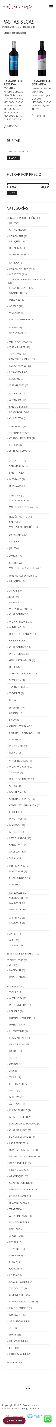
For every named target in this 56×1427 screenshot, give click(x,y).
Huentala (15, 1024)
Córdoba (15, 563)
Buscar (13, 157)
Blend (13, 752)
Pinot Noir (16, 746)
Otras (13, 556)
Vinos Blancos (18, 609)
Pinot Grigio (17, 653)
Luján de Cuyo (18, 288)
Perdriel (14, 299)
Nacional (15, 903)
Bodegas (18, 91)
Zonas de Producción (21, 218)
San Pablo (15, 426)
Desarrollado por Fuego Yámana (20, 1408)
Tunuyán (15, 354)
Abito (13, 1090)
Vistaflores (16, 385)
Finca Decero (17, 1169)
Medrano (15, 479)
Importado (16, 909)
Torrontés (16, 686)
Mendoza (9, 102)
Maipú (13, 327)
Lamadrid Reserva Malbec (11, 84)
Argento (15, 1235)
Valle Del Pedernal (21, 507)
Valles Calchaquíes (21, 527)
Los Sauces (16, 378)
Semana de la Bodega (20, 953)
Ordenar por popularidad (15, 32)
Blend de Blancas (20, 634)
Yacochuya (16, 1288)
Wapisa (13, 991)
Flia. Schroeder (19, 1222)
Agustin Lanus (18, 1216)
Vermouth (16, 897)
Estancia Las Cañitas (22, 1156)
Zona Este (15, 461)
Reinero (14, 1011)
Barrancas (16, 332)
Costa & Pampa (18, 1196)
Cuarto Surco (18, 1130)
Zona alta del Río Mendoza (11, 112)
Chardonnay (17, 614)
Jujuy (12, 223)
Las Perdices (17, 1143)
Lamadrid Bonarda (39, 82)
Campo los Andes (20, 359)
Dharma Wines (18, 1354)
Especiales (16, 892)
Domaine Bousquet (21, 1301)
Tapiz (12, 1077)
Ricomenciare (18, 1202)
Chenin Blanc (18, 640)
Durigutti (16, 1314)
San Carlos (16, 406)
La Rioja (14, 262)
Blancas (12, 590)
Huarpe (14, 1334)
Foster (13, 1242)
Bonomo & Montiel (21, 1150)
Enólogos (13, 1362)
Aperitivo (15, 917)
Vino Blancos (18, 622)
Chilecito (15, 418)
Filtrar (12, 193)
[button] (22, 81)
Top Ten (12, 933)
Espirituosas (15, 960)
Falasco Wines (18, 1281)
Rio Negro (15, 248)
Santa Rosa (16, 472)
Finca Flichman (19, 1044)
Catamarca (16, 229)
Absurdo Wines (19, 1321)
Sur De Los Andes (20, 1136)
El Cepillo (15, 393)
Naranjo (14, 602)
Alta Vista (16, 998)
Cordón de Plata (20, 438)
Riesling (14, 667)
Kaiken (13, 1229)
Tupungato (16, 433)
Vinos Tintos (17, 767)
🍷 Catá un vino (14, 1420)
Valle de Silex (18, 500)
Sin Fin (13, 1347)
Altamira (15, 400)
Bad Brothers (18, 1163)
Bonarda (37, 91)
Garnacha (15, 713)
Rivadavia (15, 486)
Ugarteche (16, 293)
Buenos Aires (17, 254)
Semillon (15, 680)
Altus (13, 1057)
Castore (14, 1064)
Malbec (18, 98)
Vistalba (14, 313)
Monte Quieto (18, 1117)
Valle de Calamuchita (23, 568)
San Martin (16, 466)
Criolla (14, 812)
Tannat (14, 772)
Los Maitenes (17, 1037)
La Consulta (17, 411)
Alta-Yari (15, 1103)
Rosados (14, 708)
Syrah (13, 719)
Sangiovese (16, 845)
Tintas (19, 102)
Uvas (6, 105)
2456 (12, 1070)
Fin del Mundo (18, 1308)
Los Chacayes (17, 365)
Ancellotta (17, 851)
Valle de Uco (17, 342)
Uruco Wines (17, 1341)
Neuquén (15, 241)
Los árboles (17, 372)
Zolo (12, 1328)
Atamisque (16, 1176)
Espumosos (16, 866)
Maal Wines (16, 1097)
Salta (13, 522)
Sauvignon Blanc (20, 673)
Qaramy (14, 1268)
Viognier (14, 693)
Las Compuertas (19, 319)
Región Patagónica (21, 576)
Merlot (14, 832)
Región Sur (16, 236)
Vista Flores (17, 347)
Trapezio (15, 1209)
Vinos (13, 105)
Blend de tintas (19, 779)
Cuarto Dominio (20, 1183)
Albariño (15, 627)
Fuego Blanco (18, 1110)
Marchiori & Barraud (23, 1123)
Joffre (13, 1051)
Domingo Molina (20, 1018)
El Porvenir (16, 1031)
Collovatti (16, 1084)
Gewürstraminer (20, 660)
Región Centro (19, 269)
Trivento (15, 1249)
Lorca (13, 1275)
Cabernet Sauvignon (22, 733)
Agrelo (8, 91)
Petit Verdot (17, 838)
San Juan (15, 495)
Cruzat (14, 1262)
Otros (13, 785)
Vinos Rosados (18, 760)
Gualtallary (17, 451)
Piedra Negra (17, 1005)
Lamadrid (9, 95)
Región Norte (18, 516)
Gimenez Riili (17, 1295)
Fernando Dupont (21, 1189)
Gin (11, 965)
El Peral (14, 444)
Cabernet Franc (19, 726)
